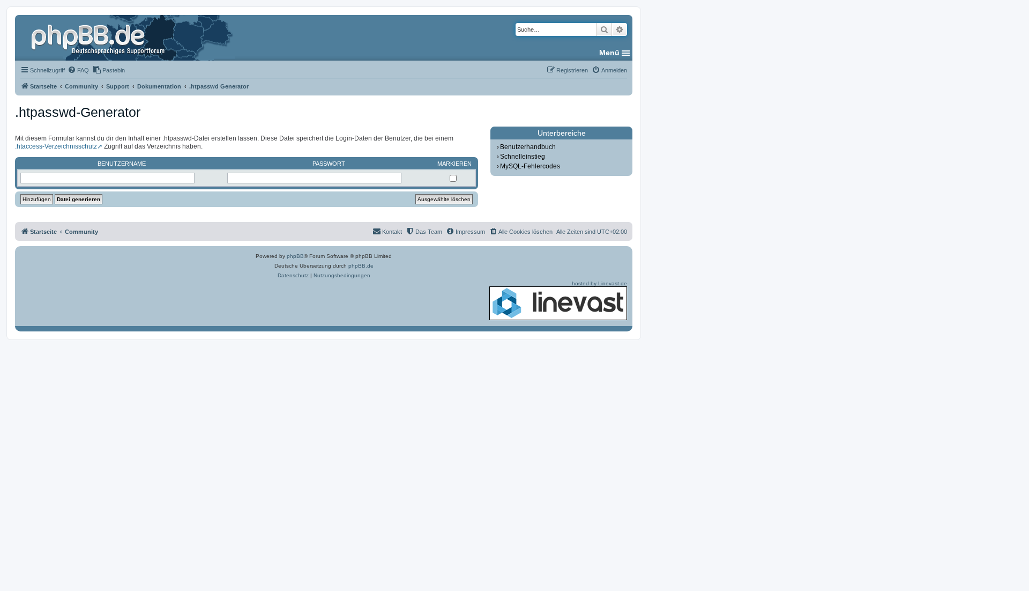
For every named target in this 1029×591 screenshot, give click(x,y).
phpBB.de (361, 266)
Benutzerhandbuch (528, 147)
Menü (609, 52)
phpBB (295, 256)
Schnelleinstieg (522, 156)
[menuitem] (78, 70)
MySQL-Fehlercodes (530, 166)
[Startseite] (99, 37)
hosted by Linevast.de (599, 283)
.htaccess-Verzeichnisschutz (56, 146)
